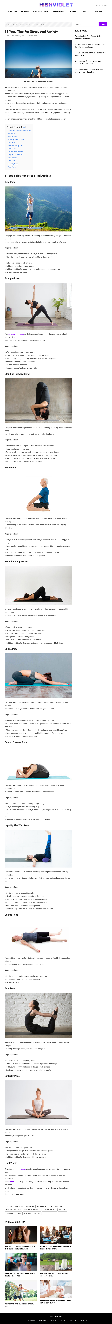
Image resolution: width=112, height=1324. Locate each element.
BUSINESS (25, 11)
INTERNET (73, 11)
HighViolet (58, 1316)
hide (23, 127)
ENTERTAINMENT (59, 11)
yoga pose (27, 1213)
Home (8, 24)
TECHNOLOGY (12, 11)
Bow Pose (9, 1206)
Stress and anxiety (49, 1210)
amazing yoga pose (16, 334)
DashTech (63, 1320)
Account (104, 5)
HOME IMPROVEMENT (41, 11)
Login (98, 5)
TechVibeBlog (31, 1320)
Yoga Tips (37, 1213)
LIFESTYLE (85, 11)
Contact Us (83, 1320)
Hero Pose (58, 1206)
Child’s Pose (19, 1206)
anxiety (11, 1182)
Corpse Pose (30, 1206)
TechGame (42, 1320)
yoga (19, 1213)
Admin (7, 36)
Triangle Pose (10, 1213)
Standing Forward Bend (32, 1210)
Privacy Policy (73, 1320)
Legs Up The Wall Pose (13, 1210)
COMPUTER (98, 11)
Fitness (14, 24)
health (23, 1169)
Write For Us (52, 1320)
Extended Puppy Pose (44, 1206)
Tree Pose (62, 1210)
